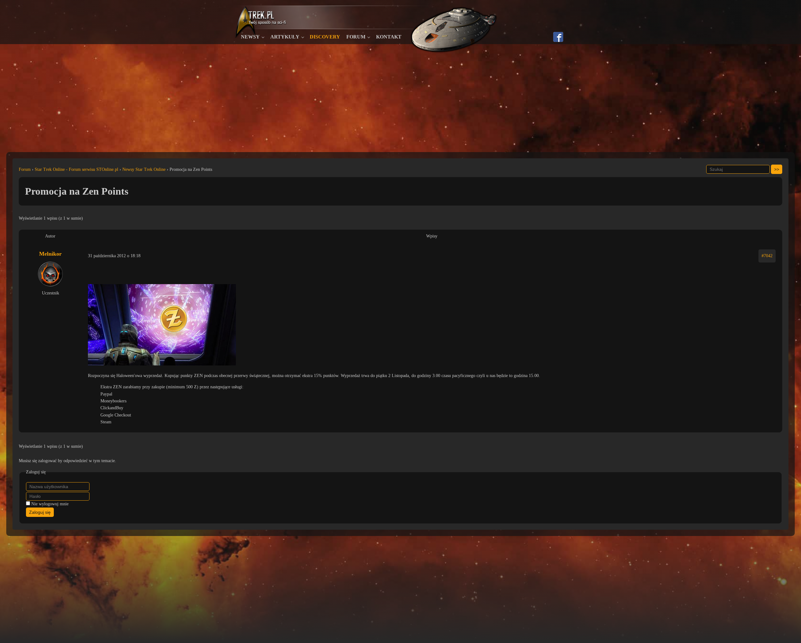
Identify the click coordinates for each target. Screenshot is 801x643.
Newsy (250, 36)
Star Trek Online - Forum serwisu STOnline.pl (76, 169)
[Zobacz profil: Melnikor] (50, 274)
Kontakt (388, 36)
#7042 (767, 255)
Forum (355, 36)
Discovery (325, 36)
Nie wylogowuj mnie (50, 504)
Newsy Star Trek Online (144, 169)
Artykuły (284, 36)
